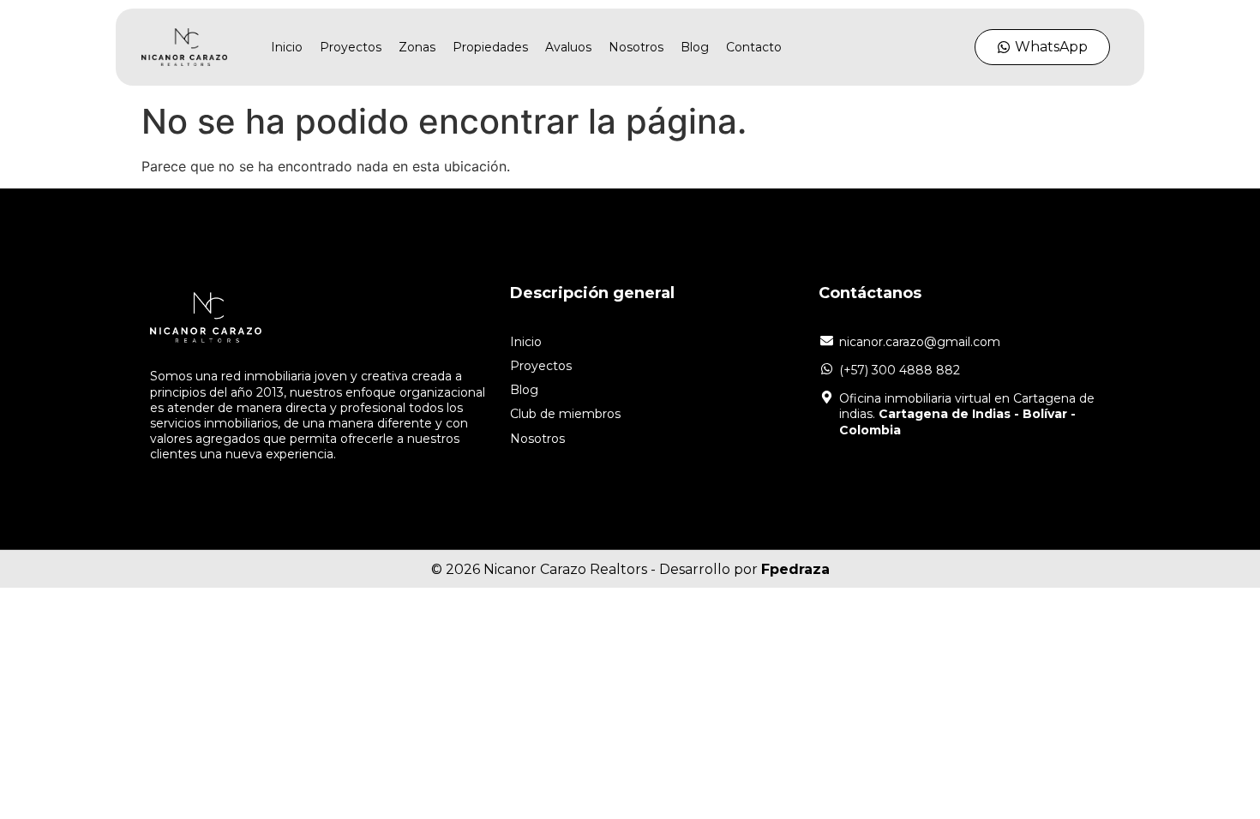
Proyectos (350, 47)
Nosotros (636, 47)
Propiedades (490, 47)
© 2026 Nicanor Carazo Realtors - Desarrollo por (630, 569)
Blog (695, 47)
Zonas (417, 47)
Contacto (754, 47)
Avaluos (568, 47)
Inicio (287, 47)
